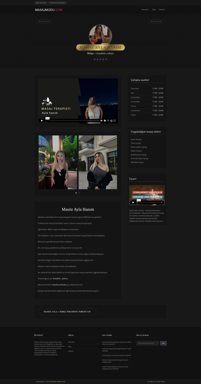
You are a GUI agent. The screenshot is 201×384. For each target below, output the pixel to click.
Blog (154, 9)
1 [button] (76, 193)
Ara (163, 343)
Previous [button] (38, 163)
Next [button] (118, 163)
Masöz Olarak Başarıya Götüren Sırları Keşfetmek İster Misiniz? (115, 368)
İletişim (162, 9)
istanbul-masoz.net (57, 381)
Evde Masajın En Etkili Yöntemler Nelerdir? (116, 355)
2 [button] (79, 193)
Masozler (145, 9)
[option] (57, 162)
